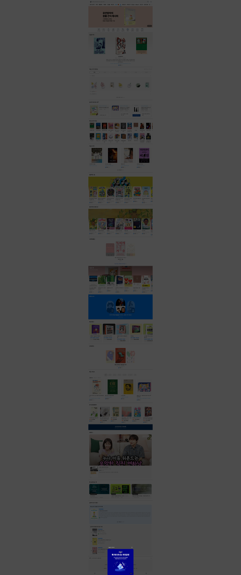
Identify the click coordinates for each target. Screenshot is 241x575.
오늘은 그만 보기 (111, 547)
